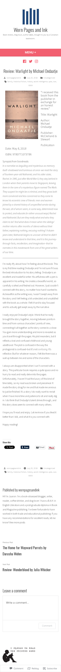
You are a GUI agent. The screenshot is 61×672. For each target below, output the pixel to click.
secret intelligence (41, 81)
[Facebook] (24, 61)
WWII (30, 85)
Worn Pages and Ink (30, 29)
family (10, 81)
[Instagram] (36, 61)
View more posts (17, 522)
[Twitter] (30, 61)
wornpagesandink (14, 78)
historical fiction (20, 81)
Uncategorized (49, 78)
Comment (47, 625)
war (54, 81)
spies (50, 81)
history (30, 81)
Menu (39, 52)
